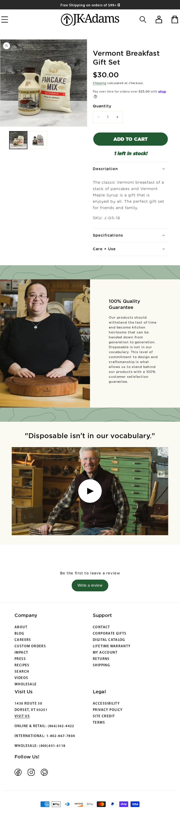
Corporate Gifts (110, 634)
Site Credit (104, 716)
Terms (99, 723)
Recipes (22, 665)
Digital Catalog (109, 640)
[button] (143, 19)
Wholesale (26, 684)
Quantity (102, 106)
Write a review (90, 585)
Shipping (99, 83)
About (21, 627)
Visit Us (22, 716)
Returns (101, 659)
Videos (21, 678)
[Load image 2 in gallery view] (38, 140)
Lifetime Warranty (112, 646)
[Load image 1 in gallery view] (18, 140)
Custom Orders (30, 646)
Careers (23, 640)
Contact (101, 627)
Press (20, 659)
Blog (19, 634)
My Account (105, 653)
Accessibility (106, 704)
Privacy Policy (108, 710)
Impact (21, 653)
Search (22, 672)
